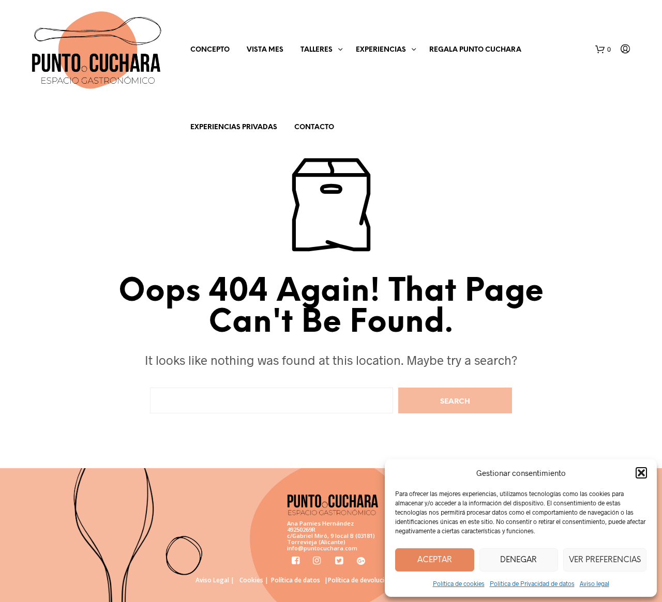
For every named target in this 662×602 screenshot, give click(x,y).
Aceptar (434, 560)
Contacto (314, 127)
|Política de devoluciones (361, 580)
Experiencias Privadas (233, 127)
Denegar (518, 560)
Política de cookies (459, 583)
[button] (641, 473)
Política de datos (295, 580)
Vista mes (265, 50)
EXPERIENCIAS (381, 50)
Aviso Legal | (214, 580)
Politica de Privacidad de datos (532, 583)
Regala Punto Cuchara (475, 50)
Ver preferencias (605, 560)
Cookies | (253, 580)
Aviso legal (594, 583)
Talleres (316, 50)
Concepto (210, 50)
